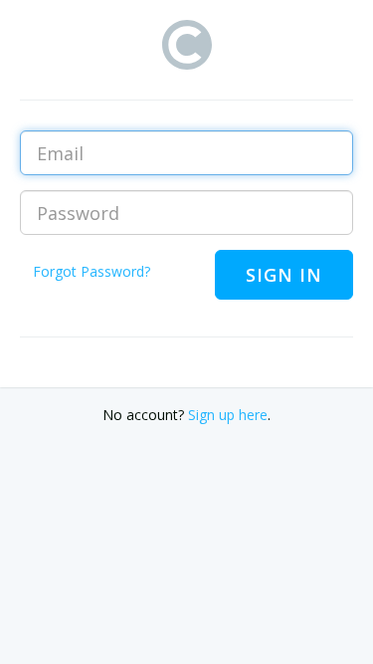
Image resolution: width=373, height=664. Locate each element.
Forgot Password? (91, 271)
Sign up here (228, 414)
